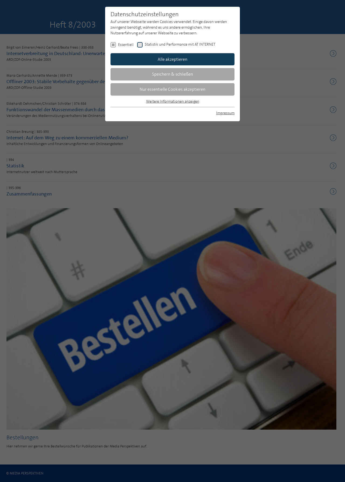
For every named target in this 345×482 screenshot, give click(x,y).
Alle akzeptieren (172, 59)
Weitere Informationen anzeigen (172, 101)
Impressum (225, 112)
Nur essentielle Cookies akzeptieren (172, 89)
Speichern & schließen (172, 74)
